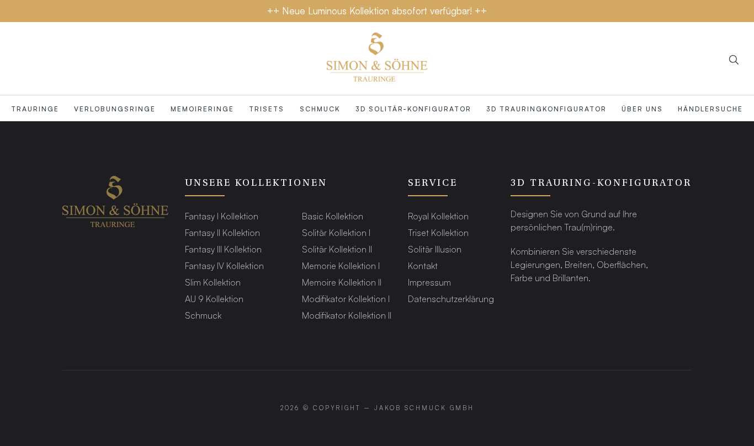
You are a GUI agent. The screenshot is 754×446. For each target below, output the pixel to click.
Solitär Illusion (434, 249)
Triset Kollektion (438, 232)
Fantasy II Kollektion (222, 232)
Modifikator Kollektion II (346, 315)
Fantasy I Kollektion (221, 216)
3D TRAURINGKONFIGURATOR (546, 108)
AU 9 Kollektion (214, 298)
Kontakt (423, 265)
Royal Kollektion (438, 216)
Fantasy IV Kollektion (224, 265)
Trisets (266, 108)
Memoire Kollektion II (341, 282)
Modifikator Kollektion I (346, 298)
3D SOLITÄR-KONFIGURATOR (413, 108)
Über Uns (642, 108)
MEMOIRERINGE (202, 108)
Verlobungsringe (115, 108)
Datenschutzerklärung (451, 298)
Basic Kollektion (332, 216)
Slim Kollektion (213, 282)
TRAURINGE (35, 108)
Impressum (429, 282)
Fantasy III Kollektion (223, 249)
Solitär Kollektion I (336, 232)
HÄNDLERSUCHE (710, 108)
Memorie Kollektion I (341, 265)
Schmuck (320, 108)
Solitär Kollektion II (337, 249)
